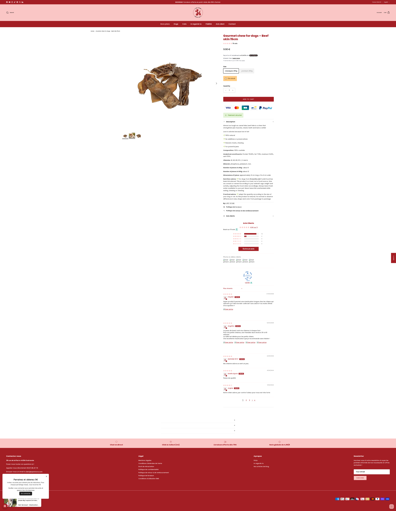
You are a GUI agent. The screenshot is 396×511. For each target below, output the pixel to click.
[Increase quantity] (233, 90)
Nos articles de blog (261, 466)
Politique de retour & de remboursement (153, 473)
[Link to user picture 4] (262, 346)
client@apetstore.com (33, 472)
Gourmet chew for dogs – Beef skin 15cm (108, 31)
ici (32, 464)
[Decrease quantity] (225, 90)
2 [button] (246, 400)
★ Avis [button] (394, 258)
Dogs (176, 24)
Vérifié (247, 283)
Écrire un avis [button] (248, 249)
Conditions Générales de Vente (150, 463)
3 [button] (249, 400)
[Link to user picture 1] (228, 313)
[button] (228, 43)
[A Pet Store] (198, 12)
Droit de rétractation (146, 466)
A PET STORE (229, 203)
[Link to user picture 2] (239, 346)
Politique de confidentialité (148, 469)
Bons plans (165, 24)
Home (92, 31)
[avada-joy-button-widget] (4, 506)
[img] (227, 294)
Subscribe (360, 478)
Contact (232, 24)
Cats (184, 24)
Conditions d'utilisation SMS (148, 479)
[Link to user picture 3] (250, 346)
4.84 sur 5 (254, 227)
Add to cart (248, 99)
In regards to (196, 24)
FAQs (256, 460)
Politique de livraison (146, 476)
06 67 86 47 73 (32, 468)
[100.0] (248, 275)
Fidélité (209, 24)
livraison (238, 207)
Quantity (226, 86)
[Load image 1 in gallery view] (170, 82)
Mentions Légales (144, 460)
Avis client (220, 24)
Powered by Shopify (24, 504)
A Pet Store (14, 504)
